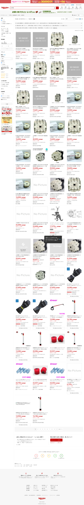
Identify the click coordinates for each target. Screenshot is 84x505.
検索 (7, 48)
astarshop (18, 116)
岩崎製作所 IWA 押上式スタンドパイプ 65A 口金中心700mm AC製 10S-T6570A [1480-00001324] (74, 317)
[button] (54, 8)
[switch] (12, 68)
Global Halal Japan (71, 174)
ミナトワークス (19, 357)
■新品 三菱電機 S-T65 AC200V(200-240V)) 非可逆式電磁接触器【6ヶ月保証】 (23, 108)
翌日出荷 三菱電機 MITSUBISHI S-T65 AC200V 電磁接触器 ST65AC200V (74, 79)
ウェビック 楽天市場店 (21, 325)
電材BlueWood (53, 174)
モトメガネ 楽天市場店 (55, 357)
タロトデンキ (70, 232)
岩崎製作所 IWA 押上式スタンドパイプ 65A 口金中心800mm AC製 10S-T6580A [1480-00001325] (40, 414)
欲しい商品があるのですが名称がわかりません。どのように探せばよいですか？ (31, 439)
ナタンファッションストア (21, 145)
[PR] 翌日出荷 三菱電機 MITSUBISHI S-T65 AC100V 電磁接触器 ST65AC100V (40, 50)
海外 (5, 54)
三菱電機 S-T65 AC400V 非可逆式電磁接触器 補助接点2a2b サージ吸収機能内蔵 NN (40, 224)
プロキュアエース (71, 390)
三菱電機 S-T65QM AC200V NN (22, 222)
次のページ (61, 429)
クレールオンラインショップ (56, 325)
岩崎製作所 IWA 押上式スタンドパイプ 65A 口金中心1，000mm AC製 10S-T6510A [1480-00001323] (40, 349)
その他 (30, 466)
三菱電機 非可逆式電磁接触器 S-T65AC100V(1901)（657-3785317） (57, 256)
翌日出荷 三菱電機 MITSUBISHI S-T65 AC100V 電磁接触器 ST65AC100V (40, 108)
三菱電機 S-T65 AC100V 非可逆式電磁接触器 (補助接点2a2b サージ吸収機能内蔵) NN (40, 195)
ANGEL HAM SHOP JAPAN (39, 174)
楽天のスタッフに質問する (56, 440)
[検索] (57, 8)
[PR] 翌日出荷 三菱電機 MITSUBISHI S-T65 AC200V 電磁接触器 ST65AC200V (23, 50)
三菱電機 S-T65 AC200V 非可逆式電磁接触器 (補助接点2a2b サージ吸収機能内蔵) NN (40, 166)
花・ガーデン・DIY (18, 464)
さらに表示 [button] (3, 36)
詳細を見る (55, 27)
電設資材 (35, 464)
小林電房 (52, 58)
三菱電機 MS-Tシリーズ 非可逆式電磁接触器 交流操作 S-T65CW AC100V (23, 285)
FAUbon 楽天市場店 (37, 145)
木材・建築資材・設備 (28, 464)
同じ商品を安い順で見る (74, 296)
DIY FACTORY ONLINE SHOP (22, 422)
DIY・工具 (26, 466)
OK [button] (60, 239)
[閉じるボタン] (81, 23)
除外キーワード (4, 99)
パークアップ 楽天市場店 (38, 389)
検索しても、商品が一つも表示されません (24, 442)
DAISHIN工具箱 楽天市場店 (73, 325)
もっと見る (18, 444)
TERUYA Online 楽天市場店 (73, 58)
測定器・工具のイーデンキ (21, 58)
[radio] (1, 20)
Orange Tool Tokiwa (54, 203)
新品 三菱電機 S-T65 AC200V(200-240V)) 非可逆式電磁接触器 (57, 79)
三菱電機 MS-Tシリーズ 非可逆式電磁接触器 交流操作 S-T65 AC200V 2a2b (40, 285)
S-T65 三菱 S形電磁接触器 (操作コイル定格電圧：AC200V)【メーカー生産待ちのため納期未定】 (74, 224)
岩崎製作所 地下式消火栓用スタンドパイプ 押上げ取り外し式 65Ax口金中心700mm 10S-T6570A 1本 (23, 414)
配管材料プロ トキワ (37, 264)
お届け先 (2, 56)
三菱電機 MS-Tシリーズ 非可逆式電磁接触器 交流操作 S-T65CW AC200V (57, 285)
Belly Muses (36, 87)
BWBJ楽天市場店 (20, 173)
